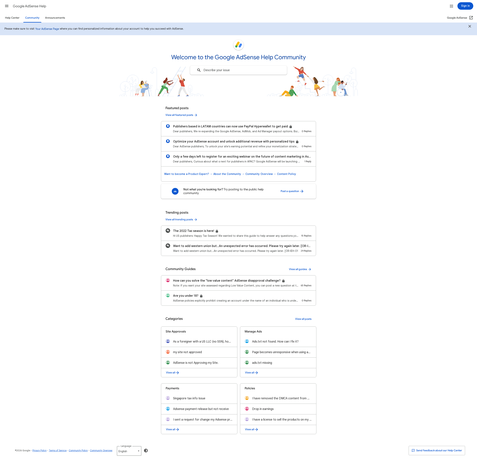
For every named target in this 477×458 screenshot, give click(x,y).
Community (32, 17)
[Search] (199, 70)
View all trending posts (179, 219)
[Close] (469, 26)
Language (126, 446)
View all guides (298, 269)
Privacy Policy (39, 450)
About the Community (227, 174)
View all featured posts (179, 115)
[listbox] (129, 451)
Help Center (12, 17)
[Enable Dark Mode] (145, 450)
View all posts (303, 319)
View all (170, 372)
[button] (6, 5)
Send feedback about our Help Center (439, 450)
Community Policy (78, 450)
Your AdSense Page (47, 29)
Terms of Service (58, 450)
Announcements (55, 17)
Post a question (290, 191)
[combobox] (238, 70)
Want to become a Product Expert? (186, 174)
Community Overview (259, 174)
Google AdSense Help (29, 6)
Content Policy (286, 174)
